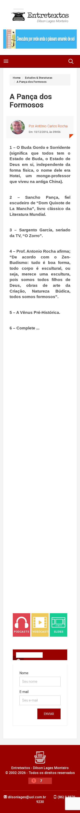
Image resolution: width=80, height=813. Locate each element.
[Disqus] (40, 430)
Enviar (49, 714)
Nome (23, 673)
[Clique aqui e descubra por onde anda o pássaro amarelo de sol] (40, 39)
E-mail (24, 692)
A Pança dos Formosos (32, 81)
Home (16, 77)
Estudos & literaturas (38, 77)
